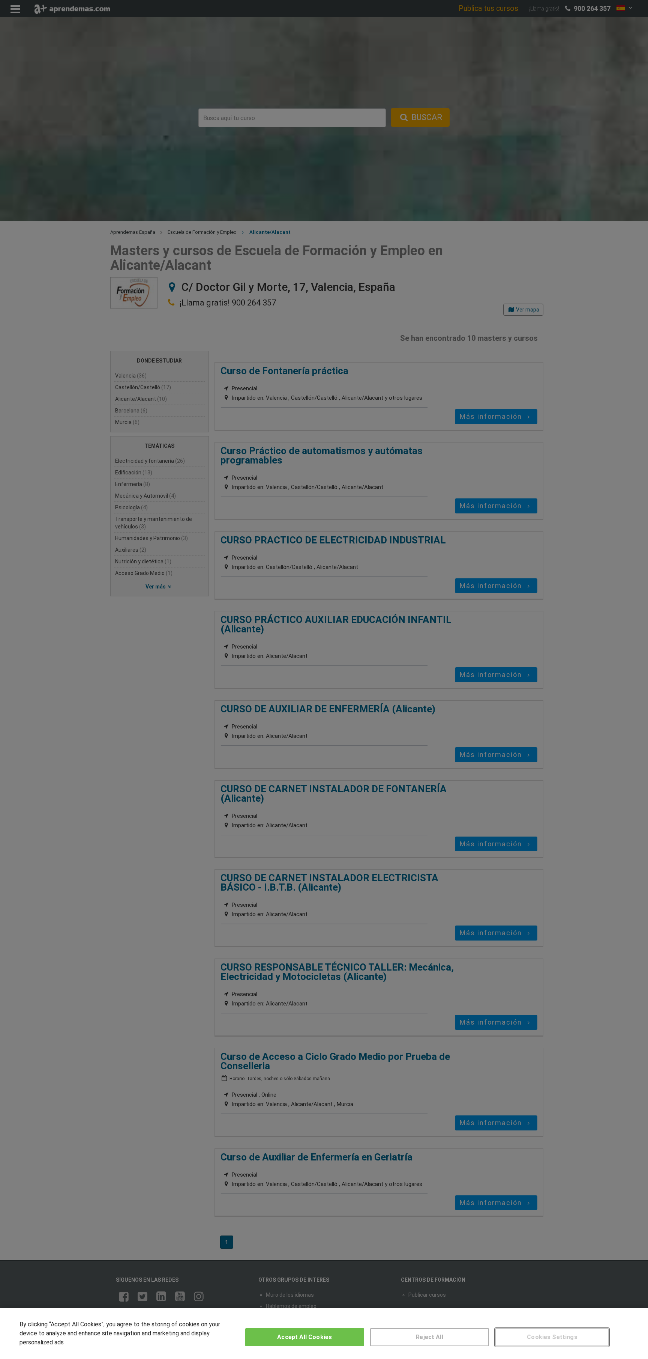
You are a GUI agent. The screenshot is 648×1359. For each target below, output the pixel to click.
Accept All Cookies (304, 1337)
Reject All (429, 1337)
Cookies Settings (552, 1337)
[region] (324, 1333)
